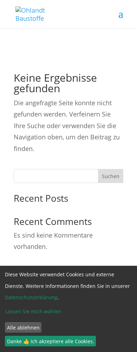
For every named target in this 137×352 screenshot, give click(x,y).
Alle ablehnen (23, 327)
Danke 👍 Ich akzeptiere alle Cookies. (50, 341)
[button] (120, 18)
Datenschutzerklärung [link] (31, 297)
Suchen (110, 176)
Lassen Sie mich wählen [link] (33, 311)
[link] (31, 13)
